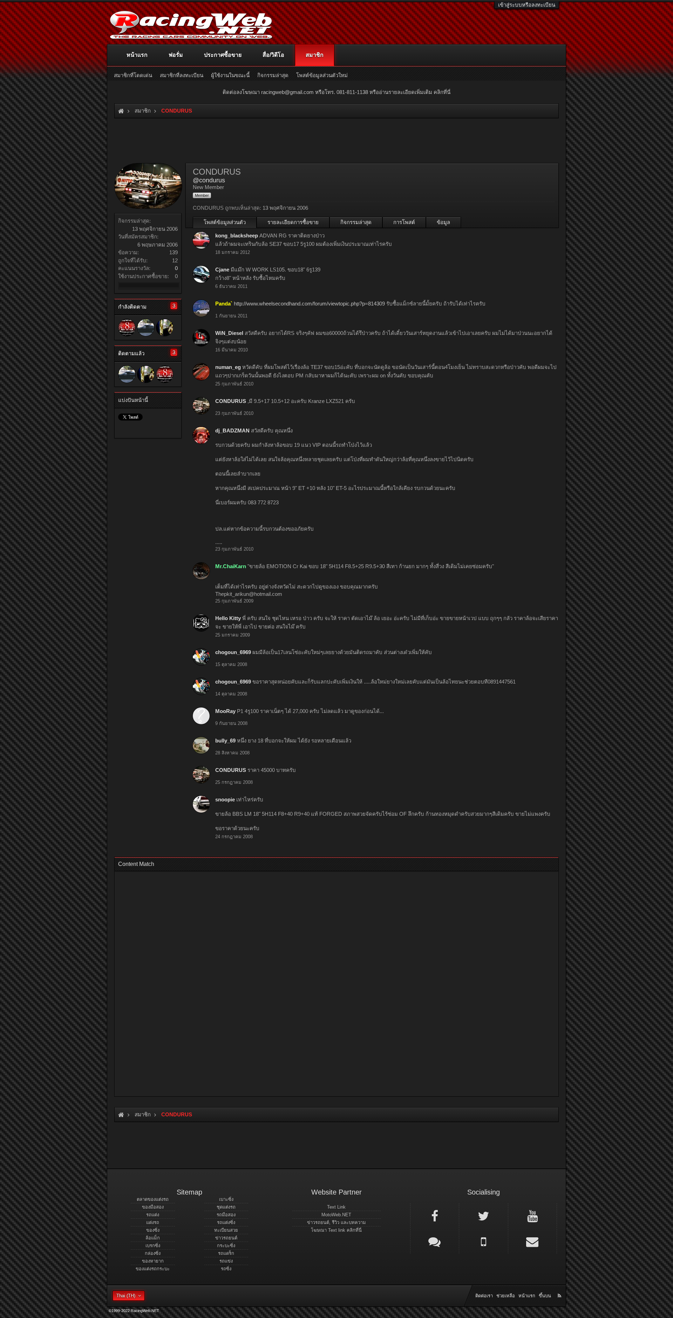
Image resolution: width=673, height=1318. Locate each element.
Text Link (336, 1207)
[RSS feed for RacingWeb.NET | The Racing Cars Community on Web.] (560, 1287)
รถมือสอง (226, 1214)
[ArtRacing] (127, 327)
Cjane (222, 270)
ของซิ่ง (152, 1230)
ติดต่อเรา (484, 1295)
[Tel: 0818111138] (483, 1241)
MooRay (225, 711)
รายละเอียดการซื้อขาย (293, 222)
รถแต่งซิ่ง (226, 1222)
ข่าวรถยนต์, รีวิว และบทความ (336, 1222)
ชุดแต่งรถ (226, 1207)
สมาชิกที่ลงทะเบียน (181, 75)
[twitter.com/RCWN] (483, 1215)
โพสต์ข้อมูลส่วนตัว (225, 222)
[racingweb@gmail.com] (532, 1241)
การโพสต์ (404, 222)
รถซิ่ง (226, 1268)
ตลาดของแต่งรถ (153, 1199)
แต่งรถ (152, 1222)
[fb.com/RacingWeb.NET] (434, 1215)
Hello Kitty (228, 618)
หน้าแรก (137, 55)
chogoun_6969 (233, 652)
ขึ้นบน (545, 1295)
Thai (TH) (125, 1295)
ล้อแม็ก (152, 1237)
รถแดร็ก (226, 1253)
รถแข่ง (226, 1261)
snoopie (225, 799)
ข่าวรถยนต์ (226, 1237)
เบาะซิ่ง (226, 1199)
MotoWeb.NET (336, 1214)
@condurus (209, 180)
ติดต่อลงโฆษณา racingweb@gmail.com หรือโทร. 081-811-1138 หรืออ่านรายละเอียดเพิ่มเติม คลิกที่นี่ (336, 92)
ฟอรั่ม (176, 55)
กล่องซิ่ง (153, 1253)
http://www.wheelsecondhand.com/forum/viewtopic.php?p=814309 (309, 304)
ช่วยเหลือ (505, 1295)
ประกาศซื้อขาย (223, 55)
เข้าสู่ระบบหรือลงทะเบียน (526, 5)
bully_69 (225, 741)
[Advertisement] (330, 981)
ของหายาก (153, 1261)
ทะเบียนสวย (226, 1230)
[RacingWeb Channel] (532, 1215)
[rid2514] (146, 327)
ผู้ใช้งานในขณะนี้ (230, 75)
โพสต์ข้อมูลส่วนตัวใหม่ (322, 75)
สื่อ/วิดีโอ (273, 55)
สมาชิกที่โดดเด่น (133, 75)
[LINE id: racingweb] (434, 1241)
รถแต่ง (152, 1214)
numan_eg (228, 367)
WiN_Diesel (229, 333)
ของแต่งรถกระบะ (153, 1268)
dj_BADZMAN (232, 430)
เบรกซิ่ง (152, 1245)
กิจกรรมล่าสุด (356, 222)
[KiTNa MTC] (165, 327)
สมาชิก (315, 55)
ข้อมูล (443, 222)
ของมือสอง (153, 1207)
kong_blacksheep (236, 235)
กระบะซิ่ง (226, 1245)
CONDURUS (230, 401)
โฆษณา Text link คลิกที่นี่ (336, 1230)
